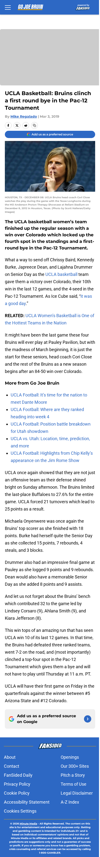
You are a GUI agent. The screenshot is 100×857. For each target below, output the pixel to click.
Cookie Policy (17, 793)
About (10, 757)
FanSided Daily (18, 775)
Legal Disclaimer (77, 793)
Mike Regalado (23, 116)
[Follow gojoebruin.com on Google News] (87, 719)
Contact (11, 766)
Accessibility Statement (27, 802)
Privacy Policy (17, 784)
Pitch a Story (73, 775)
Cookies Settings (20, 811)
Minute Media (28, 823)
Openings (70, 757)
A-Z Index (70, 802)
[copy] (34, 125)
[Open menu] (8, 7)
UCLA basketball (61, 274)
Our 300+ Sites (75, 766)
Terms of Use (73, 784)
